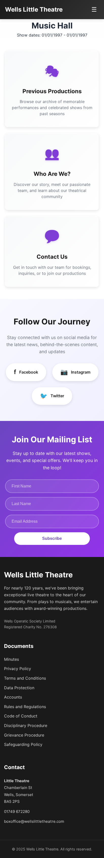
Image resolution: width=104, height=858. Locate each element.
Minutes (11, 659)
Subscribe (52, 538)
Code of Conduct (20, 715)
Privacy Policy (17, 668)
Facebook (26, 372)
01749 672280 (17, 811)
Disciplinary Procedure (25, 725)
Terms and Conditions (25, 678)
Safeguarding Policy (23, 744)
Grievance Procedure (24, 735)
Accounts (13, 697)
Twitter (52, 396)
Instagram (75, 372)
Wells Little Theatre (34, 9)
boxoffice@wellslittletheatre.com (34, 821)
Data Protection (19, 687)
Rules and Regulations (25, 706)
